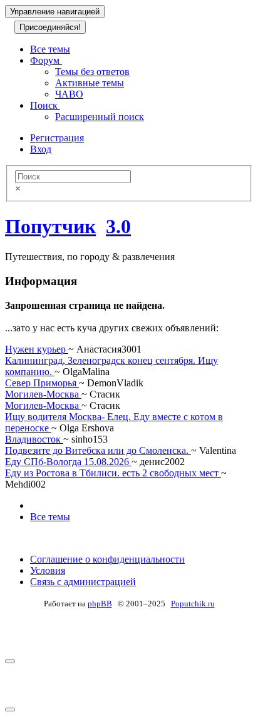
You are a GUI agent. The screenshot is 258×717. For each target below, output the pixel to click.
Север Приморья (42, 383)
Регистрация (57, 138)
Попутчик (50, 226)
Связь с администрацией (83, 581)
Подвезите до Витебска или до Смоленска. (98, 450)
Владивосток (34, 439)
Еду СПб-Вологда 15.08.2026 (68, 461)
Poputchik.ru (193, 603)
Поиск (45, 105)
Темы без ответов (92, 71)
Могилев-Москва (43, 394)
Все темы (50, 49)
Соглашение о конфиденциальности (107, 559)
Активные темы (89, 83)
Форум (46, 60)
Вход (40, 149)
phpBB (100, 603)
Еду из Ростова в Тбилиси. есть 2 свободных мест (113, 473)
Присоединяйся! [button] (50, 27)
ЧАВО (69, 94)
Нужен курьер (36, 349)
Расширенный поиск (99, 116)
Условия (47, 570)
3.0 (118, 226)
